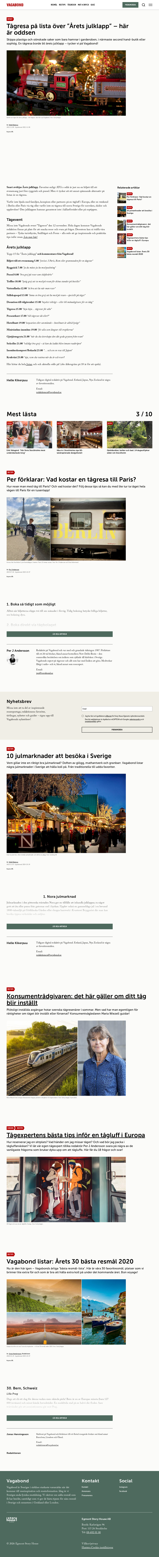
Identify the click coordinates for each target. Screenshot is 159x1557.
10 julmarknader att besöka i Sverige (139, 212)
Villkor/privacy (90, 1544)
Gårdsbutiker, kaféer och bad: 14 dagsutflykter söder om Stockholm (128, 451)
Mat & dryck (83, 5)
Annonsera (86, 1491)
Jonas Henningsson (15, 1354)
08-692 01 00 (93, 1533)
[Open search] (143, 5)
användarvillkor (90, 721)
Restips (62, 5)
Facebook (123, 1491)
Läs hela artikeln (60, 634)
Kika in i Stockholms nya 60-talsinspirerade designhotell (70, 451)
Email (84, 709)
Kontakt (85, 1487)
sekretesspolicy (135, 719)
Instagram (123, 1487)
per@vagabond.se (44, 673)
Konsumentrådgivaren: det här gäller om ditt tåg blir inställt (139, 226)
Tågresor (71, 5)
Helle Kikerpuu (13, 125)
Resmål (54, 5)
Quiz (93, 5)
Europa (10, 1128)
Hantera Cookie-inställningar (97, 1548)
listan (29, 364)
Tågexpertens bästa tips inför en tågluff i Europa (138, 239)
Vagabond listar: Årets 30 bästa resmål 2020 (138, 253)
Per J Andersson (14, 570)
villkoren (108, 716)
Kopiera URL (10, 132)
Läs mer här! (30, 237)
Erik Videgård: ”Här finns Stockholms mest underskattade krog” (26, 451)
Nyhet (10, 19)
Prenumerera (130, 5)
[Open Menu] (150, 5)
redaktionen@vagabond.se (48, 393)
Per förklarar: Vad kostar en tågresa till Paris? (139, 198)
